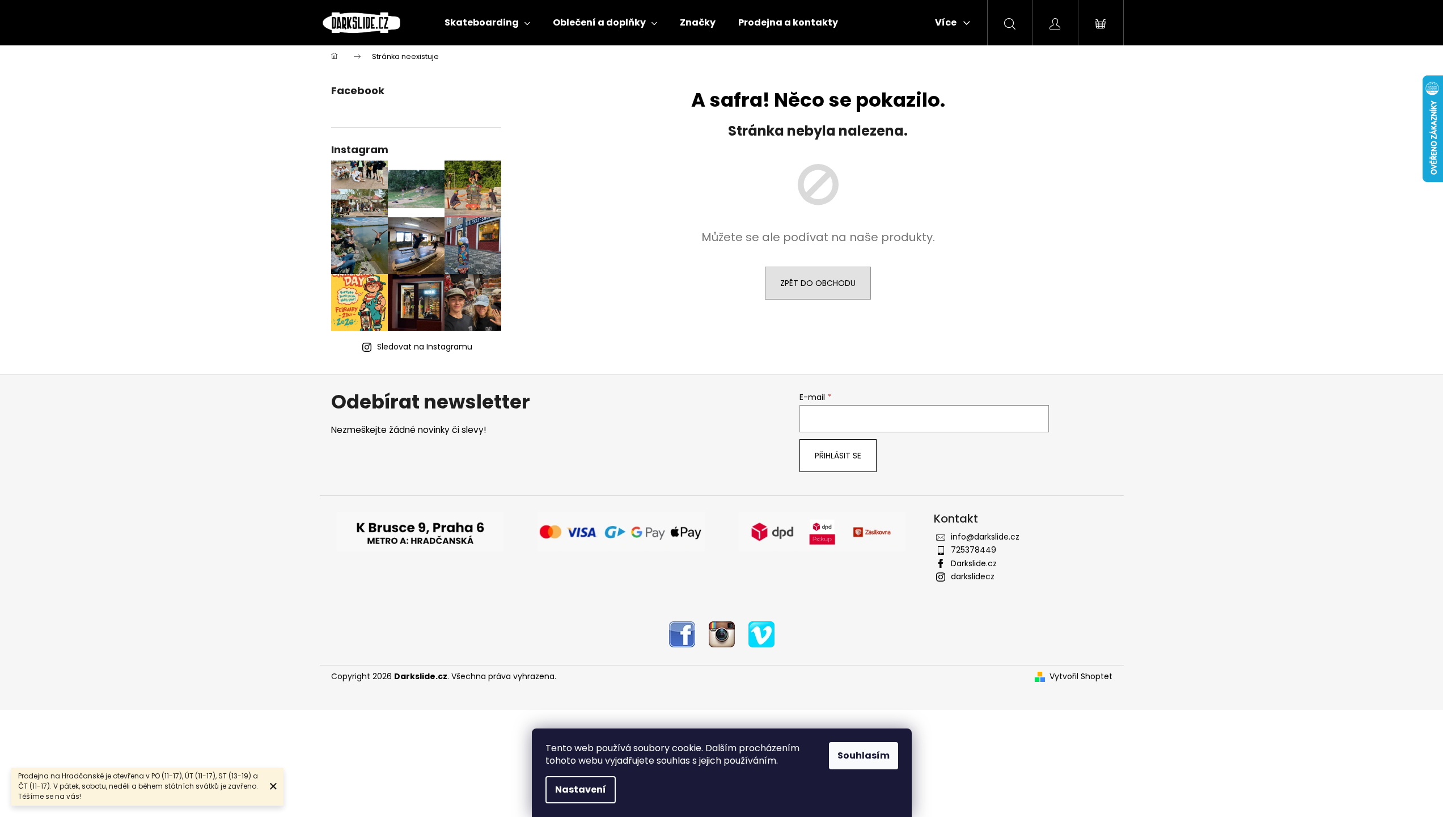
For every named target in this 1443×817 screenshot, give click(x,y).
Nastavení (580, 789)
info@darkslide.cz (985, 536)
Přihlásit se (838, 455)
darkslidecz (973, 576)
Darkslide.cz (974, 563)
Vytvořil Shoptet (1081, 676)
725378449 (973, 549)
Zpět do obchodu (818, 283)
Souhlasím (863, 755)
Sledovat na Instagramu (424, 346)
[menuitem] (487, 22)
